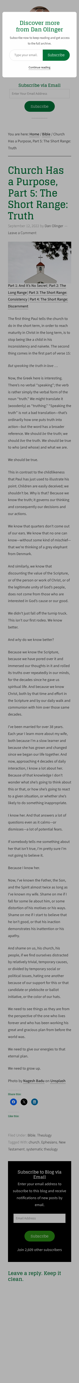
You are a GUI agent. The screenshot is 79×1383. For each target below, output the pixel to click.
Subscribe (56, 55)
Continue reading (39, 67)
